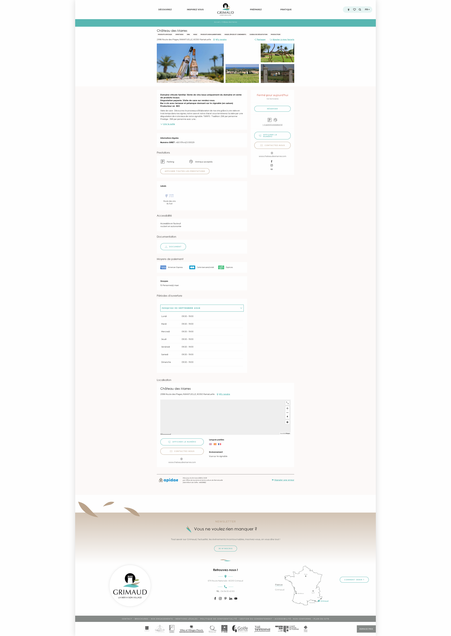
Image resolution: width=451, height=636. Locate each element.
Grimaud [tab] (279, 590)
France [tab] (279, 585)
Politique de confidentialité (218, 619)
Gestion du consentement (256, 619)
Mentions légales (186, 619)
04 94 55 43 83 (225, 591)
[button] (360, 10)
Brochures (141, 619)
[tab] (200, 308)
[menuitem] (165, 9)
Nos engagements (162, 619)
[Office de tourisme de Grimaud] (130, 585)
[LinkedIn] (230, 599)
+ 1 (277, 73)
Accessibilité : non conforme (293, 619)
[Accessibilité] (348, 9)
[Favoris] (355, 9)
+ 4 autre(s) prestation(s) (272, 125)
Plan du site (321, 619)
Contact (127, 619)
